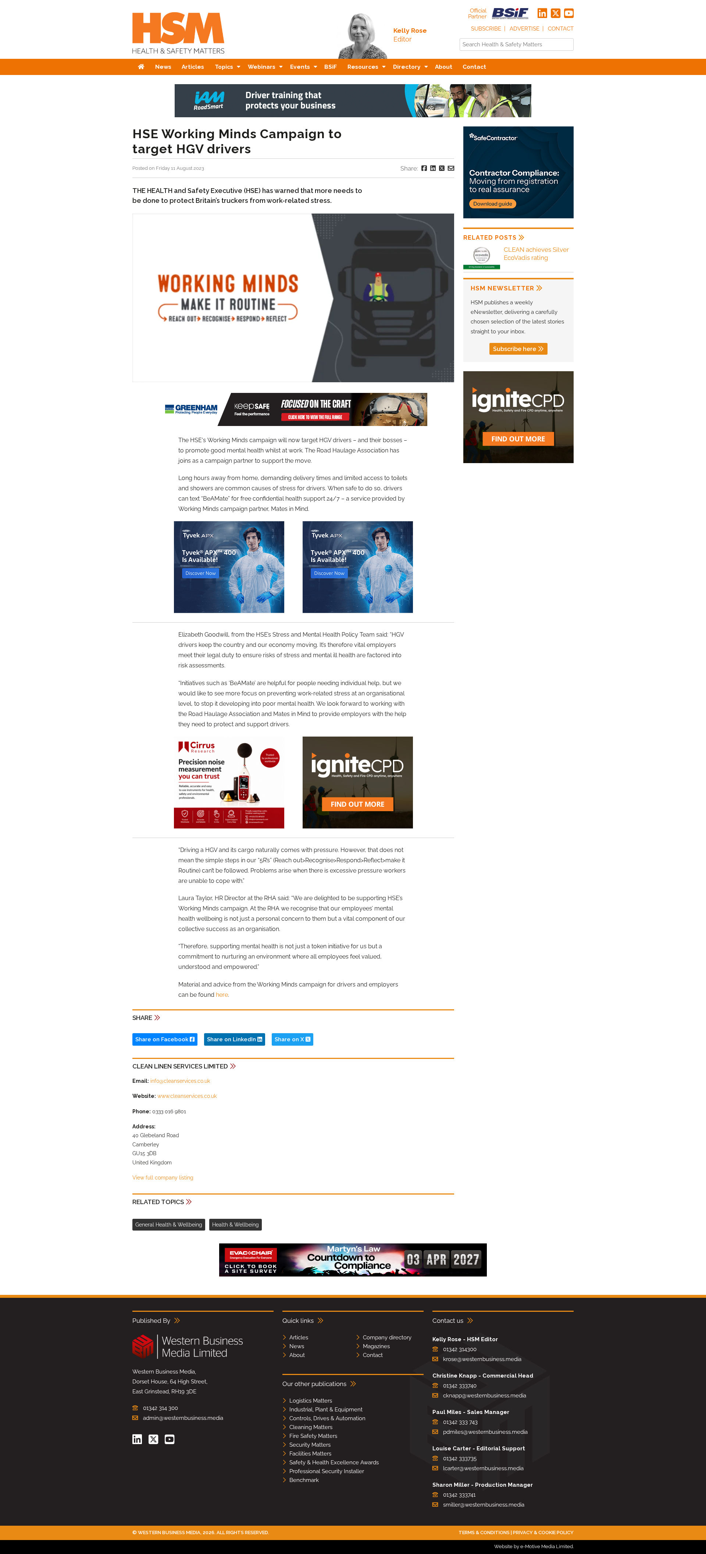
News (296, 1346)
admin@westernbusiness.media (183, 1418)
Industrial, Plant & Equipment (326, 1409)
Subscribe (486, 28)
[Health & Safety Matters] (178, 56)
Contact (561, 28)
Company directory (387, 1337)
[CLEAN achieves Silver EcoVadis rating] (481, 269)
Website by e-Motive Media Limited (533, 1546)
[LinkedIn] (542, 13)
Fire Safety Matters (313, 1436)
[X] (555, 13)
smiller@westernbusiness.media (483, 1504)
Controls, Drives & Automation (327, 1418)
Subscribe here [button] (514, 348)
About (297, 1355)
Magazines (376, 1346)
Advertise (524, 28)
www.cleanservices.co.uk (187, 1096)
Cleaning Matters (310, 1427)
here (222, 994)
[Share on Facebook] (424, 168)
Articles (298, 1337)
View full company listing (162, 1178)
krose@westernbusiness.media (482, 1359)
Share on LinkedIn (232, 1039)
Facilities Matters (310, 1453)
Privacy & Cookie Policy (543, 1532)
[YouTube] (569, 13)
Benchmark (304, 1480)
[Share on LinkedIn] (433, 168)
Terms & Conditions (484, 1532)
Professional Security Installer (326, 1471)
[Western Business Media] (187, 1358)
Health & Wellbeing (235, 1225)
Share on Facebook (162, 1039)
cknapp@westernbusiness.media (484, 1395)
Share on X (290, 1039)
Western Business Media (169, 1532)
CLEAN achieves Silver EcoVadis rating (536, 253)
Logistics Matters (310, 1400)
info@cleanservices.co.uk (180, 1081)
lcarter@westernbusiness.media (483, 1468)
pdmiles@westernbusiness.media (485, 1432)
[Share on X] (442, 168)
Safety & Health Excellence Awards (334, 1462)
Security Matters (310, 1445)
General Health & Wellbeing (168, 1225)
